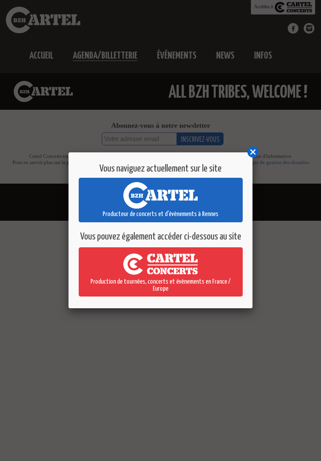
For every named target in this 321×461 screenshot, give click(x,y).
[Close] (252, 152)
